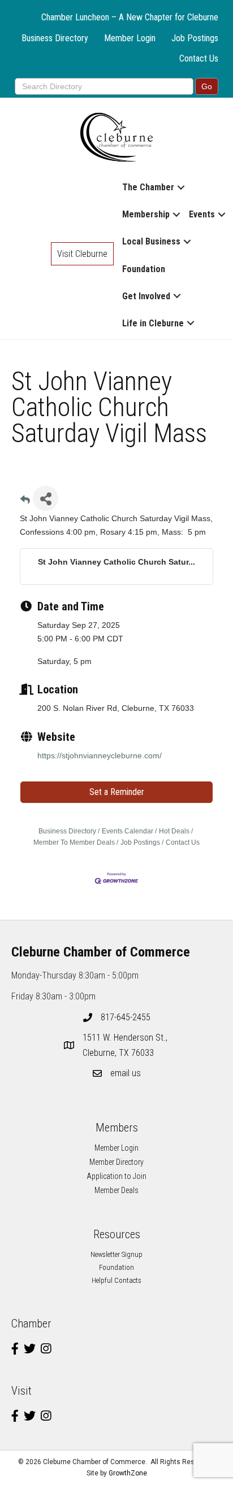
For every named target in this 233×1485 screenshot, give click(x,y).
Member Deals (116, 1190)
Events (202, 214)
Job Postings (194, 38)
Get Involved (146, 296)
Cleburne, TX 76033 (126, 1045)
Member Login (130, 38)
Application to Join (116, 1176)
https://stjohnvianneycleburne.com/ (99, 755)
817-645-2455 (125, 1017)
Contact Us (198, 58)
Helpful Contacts (116, 1280)
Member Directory (116, 1162)
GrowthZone (128, 1473)
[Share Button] (45, 498)
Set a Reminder (116, 792)
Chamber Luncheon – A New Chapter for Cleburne (129, 17)
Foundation (143, 269)
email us (125, 1073)
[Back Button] (25, 501)
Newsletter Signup (116, 1254)
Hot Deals (174, 831)
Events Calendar (127, 831)
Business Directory (54, 38)
